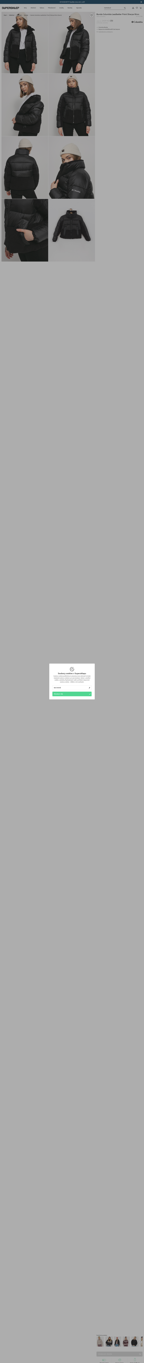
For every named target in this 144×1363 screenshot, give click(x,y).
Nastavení (57, 688)
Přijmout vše (58, 694)
